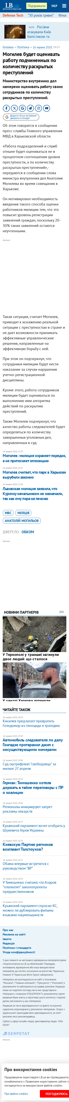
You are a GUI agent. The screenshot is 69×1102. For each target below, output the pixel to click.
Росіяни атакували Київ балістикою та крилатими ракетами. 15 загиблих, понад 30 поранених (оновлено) (44, 39)
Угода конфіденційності (19, 952)
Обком (28, 532)
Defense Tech (13, 15)
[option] (34, 31)
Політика (23, 47)
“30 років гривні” (41, 15)
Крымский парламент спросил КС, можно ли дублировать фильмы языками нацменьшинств (30, 910)
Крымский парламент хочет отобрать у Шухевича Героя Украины (34, 828)
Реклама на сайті (14, 934)
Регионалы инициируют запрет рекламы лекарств (27, 809)
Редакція (9, 943)
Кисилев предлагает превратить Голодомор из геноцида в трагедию (31, 723)
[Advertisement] (34, 277)
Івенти (7, 939)
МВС (8, 513)
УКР (54, 6)
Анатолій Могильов (22, 521)
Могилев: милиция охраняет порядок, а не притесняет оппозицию (34, 458)
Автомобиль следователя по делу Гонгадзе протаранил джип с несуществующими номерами (32, 744)
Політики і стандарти (17, 948)
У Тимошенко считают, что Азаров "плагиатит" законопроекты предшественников (29, 887)
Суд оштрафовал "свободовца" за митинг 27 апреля (29, 766)
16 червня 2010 (42, 47)
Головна (8, 47)
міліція (23, 513)
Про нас (8, 930)
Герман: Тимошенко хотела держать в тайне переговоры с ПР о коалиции (33, 787)
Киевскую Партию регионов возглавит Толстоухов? (28, 847)
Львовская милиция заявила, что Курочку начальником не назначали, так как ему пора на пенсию (33, 493)
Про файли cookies (16, 1094)
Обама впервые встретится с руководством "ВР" (26, 866)
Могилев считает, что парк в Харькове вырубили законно (34, 475)
